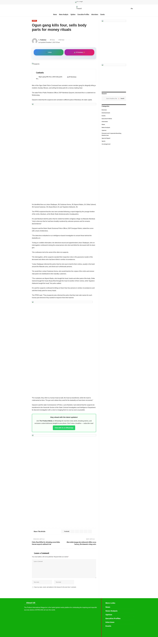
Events (114, 115)
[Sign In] (25, 8)
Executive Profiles (114, 118)
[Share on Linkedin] (81, 531)
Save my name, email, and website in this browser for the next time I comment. (55, 587)
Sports (114, 141)
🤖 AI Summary (71, 77)
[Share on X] (36, 35)
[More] (46, 35)
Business (114, 110)
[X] (132, 631)
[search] (128, 8)
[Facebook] (129, 631)
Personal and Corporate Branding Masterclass (114, 134)
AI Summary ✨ (79, 52)
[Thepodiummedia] (79, 8)
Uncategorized (114, 144)
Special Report (114, 138)
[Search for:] (112, 98)
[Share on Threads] (39, 35)
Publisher (43, 40)
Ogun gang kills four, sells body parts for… (49, 77)
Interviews (114, 121)
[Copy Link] (43, 35)
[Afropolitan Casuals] (62, 347)
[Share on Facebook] (33, 35)
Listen (48, 52)
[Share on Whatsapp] (77, 531)
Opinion (114, 130)
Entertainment (114, 112)
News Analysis (114, 127)
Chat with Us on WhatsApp (64, 428)
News (34, 20)
